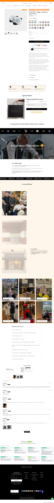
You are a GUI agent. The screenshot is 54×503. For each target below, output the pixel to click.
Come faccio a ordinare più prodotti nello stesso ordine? (24, 332)
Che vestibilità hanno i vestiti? (18, 339)
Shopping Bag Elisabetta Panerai (34, 99)
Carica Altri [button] (27, 431)
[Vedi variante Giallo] (38, 25)
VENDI (39, 0)
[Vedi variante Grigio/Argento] (32, 25)
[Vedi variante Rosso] (48, 25)
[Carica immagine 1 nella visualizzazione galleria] (16, 20)
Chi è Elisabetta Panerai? (17, 335)
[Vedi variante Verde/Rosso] (43, 28)
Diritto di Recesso (34, 479)
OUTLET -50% (45, 5)
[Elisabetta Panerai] (27, 3)
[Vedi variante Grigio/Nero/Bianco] (48, 22)
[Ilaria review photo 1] (5, 427)
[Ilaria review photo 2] (9, 427)
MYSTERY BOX (50, 0)
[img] (5, 383)
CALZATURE (34, 5)
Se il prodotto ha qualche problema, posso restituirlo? (23, 355)
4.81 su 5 (11, 369)
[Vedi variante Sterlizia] (46, 25)
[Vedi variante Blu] (35, 22)
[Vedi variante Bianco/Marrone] (32, 22)
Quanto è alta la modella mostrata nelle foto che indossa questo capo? (26, 346)
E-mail (26, 474)
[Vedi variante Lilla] (38, 28)
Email (42, 477)
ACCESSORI (39, 5)
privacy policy (17, 484)
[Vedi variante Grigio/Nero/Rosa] (46, 22)
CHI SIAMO (42, 0)
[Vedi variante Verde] (43, 25)
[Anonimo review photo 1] (5, 406)
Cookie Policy (34, 478)
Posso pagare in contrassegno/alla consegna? (21, 352)
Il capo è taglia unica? (16, 329)
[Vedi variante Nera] (35, 28)
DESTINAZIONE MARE (15, 5)
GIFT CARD (45, 0)
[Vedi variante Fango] (40, 22)
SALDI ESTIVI (9, 5)
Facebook (41, 474)
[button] (31, 15)
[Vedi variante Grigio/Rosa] (40, 25)
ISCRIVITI (16, 480)
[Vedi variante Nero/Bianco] (32, 28)
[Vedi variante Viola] (40, 28)
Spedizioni (26, 478)
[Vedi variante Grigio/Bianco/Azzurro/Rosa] (30, 25)
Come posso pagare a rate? (17, 359)
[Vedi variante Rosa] (30, 28)
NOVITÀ (22, 5)
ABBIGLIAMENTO (28, 5)
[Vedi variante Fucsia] (43, 22)
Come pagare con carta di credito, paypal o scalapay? (23, 342)
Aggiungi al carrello (39, 41)
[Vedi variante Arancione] (30, 22)
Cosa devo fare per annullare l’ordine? (20, 349)
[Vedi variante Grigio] (35, 25)
